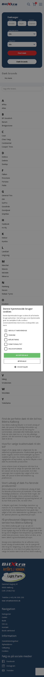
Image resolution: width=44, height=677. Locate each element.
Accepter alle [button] (22, 355)
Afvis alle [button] (22, 361)
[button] (22, 366)
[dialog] (22, 338)
